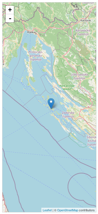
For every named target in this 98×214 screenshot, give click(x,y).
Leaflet (47, 210)
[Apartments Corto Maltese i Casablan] (51, 103)
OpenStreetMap (67, 210)
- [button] (10, 18)
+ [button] (10, 9)
